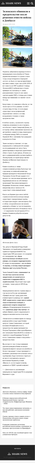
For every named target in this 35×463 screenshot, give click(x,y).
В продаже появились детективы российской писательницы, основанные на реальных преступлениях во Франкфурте (17, 426)
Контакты (17, 448)
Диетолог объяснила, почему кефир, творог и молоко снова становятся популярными (17, 392)
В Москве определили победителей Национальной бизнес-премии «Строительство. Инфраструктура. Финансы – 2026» (17, 400)
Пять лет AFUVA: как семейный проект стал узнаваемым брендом (17, 433)
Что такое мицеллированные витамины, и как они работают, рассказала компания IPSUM (17, 410)
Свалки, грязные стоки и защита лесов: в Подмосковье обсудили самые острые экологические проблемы (16, 418)
